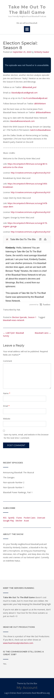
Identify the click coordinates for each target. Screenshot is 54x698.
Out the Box (31, 683)
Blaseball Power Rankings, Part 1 (18, 492)
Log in (7, 693)
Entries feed (15, 693)
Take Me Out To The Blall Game (27, 9)
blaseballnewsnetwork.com (22, 121)
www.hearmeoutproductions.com (18, 643)
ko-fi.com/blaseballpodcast (35, 98)
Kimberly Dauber (41, 52)
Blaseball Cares (43, 333)
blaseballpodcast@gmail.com (24, 92)
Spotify (11, 517)
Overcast (41, 517)
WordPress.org (43, 693)
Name (6, 393)
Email (6, 406)
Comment (7, 361)
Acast (26, 520)
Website (6, 418)
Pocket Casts (29, 517)
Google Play (8, 520)
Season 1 (32, 317)
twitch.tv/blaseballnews (40, 130)
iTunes (19, 517)
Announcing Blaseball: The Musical (18, 472)
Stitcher (19, 520)
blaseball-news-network (13, 320)
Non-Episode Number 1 (13, 487)
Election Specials (19, 317)
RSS (5, 517)
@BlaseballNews (43, 112)
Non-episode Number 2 (13, 482)
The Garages (9, 477)
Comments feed (28, 693)
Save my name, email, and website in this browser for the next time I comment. (26, 436)
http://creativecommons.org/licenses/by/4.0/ (30, 172)
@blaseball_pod (29, 87)
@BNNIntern (40, 103)
